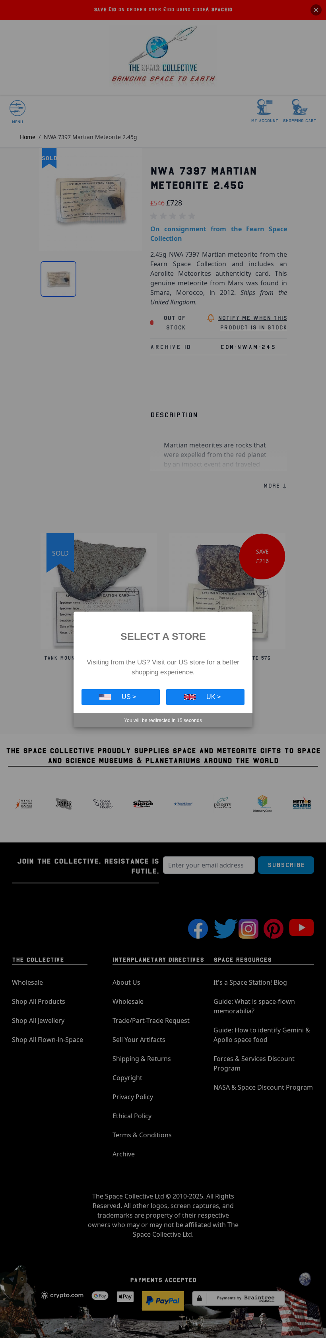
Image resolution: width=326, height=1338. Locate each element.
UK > (213, 696)
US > (129, 696)
